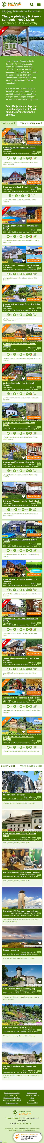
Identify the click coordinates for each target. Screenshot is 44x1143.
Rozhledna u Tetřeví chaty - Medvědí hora (20, 911)
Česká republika (18, 11)
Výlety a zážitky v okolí (31, 123)
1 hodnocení (37, 288)
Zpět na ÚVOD (32, 1103)
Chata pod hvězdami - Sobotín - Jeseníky (20, 187)
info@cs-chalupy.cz (25, 1123)
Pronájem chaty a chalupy (12, 1128)
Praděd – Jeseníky (11, 950)
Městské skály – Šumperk (14, 795)
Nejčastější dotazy (11, 1095)
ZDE (35, 159)
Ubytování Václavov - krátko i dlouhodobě (21, 501)
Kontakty (32, 1100)
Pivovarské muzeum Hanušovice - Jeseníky (21, 872)
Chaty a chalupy (7, 11)
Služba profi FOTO (32, 1095)
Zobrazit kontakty (34, 142)
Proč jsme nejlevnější (12, 1093)
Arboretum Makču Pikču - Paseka (17, 1028)
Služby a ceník (32, 1093)
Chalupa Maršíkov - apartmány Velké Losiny (22, 462)
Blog (32, 1098)
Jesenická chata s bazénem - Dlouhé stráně (21, 698)
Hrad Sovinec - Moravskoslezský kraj (19, 989)
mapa (38, 797)
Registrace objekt (12, 1103)
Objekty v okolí (8, 123)
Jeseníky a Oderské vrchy (32, 11)
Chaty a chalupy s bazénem (27, 1128)
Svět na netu (21, 1130)
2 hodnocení (37, 250)
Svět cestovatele (30, 1130)
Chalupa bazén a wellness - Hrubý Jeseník (21, 265)
